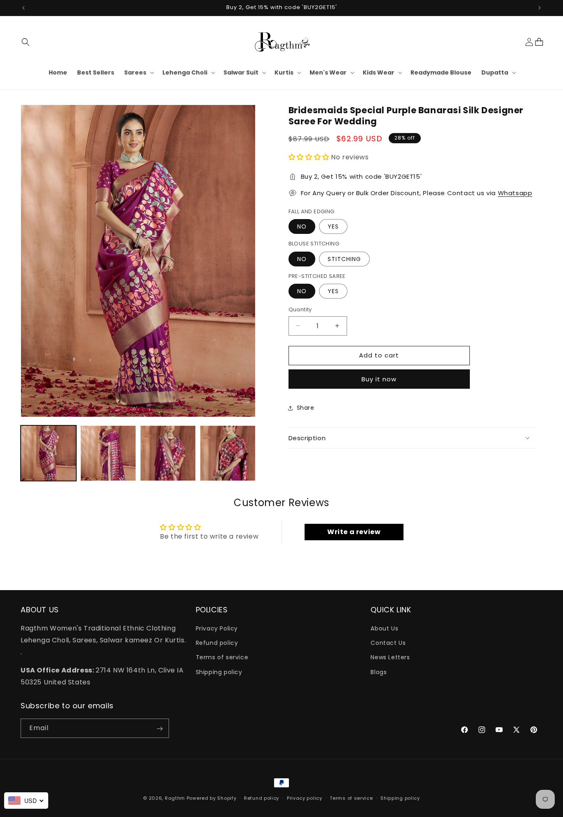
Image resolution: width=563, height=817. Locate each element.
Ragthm (175, 798)
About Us (384, 629)
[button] (25, 42)
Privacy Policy (217, 629)
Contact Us (388, 643)
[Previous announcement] (23, 8)
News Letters (390, 658)
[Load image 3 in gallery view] (168, 453)
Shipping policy (219, 672)
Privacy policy (304, 798)
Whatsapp (515, 193)
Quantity (300, 309)
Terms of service (222, 658)
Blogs (379, 672)
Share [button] (305, 408)
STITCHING (344, 259)
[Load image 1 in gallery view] (48, 453)
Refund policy (217, 643)
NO (302, 226)
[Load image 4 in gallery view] (228, 453)
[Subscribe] (159, 728)
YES (333, 226)
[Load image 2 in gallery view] (108, 453)
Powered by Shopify (212, 798)
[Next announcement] (539, 8)
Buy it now (378, 379)
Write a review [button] (353, 531)
